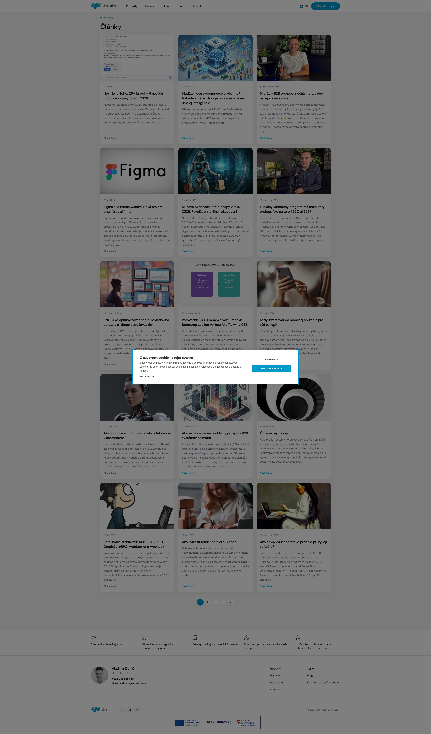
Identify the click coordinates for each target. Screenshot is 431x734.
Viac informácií (147, 376)
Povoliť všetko (271, 368)
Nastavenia (271, 359)
